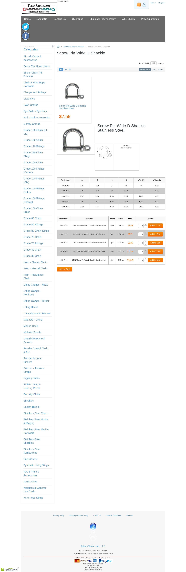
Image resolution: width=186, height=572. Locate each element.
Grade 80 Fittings (33, 224)
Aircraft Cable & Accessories (32, 58)
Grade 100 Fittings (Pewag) (34, 200)
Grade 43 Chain (32, 249)
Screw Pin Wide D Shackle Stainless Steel (72, 107)
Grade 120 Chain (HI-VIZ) (36, 132)
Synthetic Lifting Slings (36, 465)
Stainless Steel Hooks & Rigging (36, 421)
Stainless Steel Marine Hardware (36, 431)
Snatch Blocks (31, 406)
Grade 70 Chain (32, 237)
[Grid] (61, 69)
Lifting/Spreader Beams (37, 313)
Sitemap (129, 515)
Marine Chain (31, 326)
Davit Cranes (31, 105)
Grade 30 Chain (32, 256)
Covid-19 (97, 515)
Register (161, 3)
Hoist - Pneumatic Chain (34, 276)
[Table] (70, 69)
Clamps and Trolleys (35, 92)
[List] (66, 69)
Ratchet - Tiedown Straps (34, 370)
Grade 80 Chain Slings (36, 230)
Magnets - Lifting (33, 319)
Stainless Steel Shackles (32, 441)
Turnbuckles (30, 481)
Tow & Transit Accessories (31, 473)
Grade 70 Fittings (33, 243)
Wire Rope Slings (33, 497)
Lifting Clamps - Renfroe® (32, 292)
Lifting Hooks (31, 307)
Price (154, 69)
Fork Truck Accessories (37, 117)
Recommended (145, 69)
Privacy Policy (58, 515)
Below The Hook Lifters (37, 66)
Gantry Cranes (32, 123)
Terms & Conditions (113, 515)
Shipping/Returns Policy (78, 515)
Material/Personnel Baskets (34, 340)
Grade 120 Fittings (34, 146)
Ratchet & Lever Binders (33, 360)
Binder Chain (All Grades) (33, 74)
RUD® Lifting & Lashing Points (32, 386)
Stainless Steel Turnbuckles (32, 451)
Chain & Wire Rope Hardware (34, 84)
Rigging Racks (32, 378)
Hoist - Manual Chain (35, 268)
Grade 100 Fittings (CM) (34, 180)
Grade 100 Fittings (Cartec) (34, 170)
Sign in (153, 3)
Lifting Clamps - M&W (36, 284)
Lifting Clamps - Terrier (36, 300)
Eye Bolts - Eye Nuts (35, 111)
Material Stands (32, 332)
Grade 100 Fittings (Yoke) (34, 190)
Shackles (29, 400)
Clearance (29, 98)
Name (160, 69)
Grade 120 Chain (33, 140)
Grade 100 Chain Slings (33, 210)
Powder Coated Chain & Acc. (36, 350)
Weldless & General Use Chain (35, 489)
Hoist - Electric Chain (35, 262)
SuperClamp (30, 459)
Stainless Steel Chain (35, 413)
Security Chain (32, 394)
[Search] (52, 46)
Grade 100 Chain (33, 162)
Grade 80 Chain (32, 218)
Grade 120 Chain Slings (33, 154)
